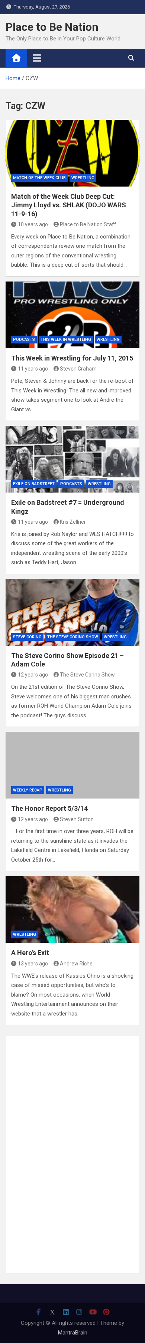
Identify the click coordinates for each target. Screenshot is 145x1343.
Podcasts (24, 339)
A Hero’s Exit (30, 953)
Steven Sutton (77, 819)
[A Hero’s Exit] (72, 909)
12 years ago (33, 675)
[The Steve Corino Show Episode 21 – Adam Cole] (72, 612)
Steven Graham (78, 369)
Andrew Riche (76, 964)
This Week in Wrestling (66, 339)
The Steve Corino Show (72, 637)
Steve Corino (27, 637)
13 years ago (33, 964)
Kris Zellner (73, 522)
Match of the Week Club (39, 177)
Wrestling (82, 177)
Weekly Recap (27, 790)
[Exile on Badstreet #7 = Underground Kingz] (72, 459)
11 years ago (33, 369)
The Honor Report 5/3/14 (49, 808)
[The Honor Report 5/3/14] (72, 765)
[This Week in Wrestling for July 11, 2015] (72, 315)
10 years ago (33, 224)
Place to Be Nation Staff (88, 224)
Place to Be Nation (52, 26)
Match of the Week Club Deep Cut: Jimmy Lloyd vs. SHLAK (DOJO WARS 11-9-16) (68, 205)
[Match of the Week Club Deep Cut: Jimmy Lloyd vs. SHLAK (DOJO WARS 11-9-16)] (72, 153)
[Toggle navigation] (37, 57)
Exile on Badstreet (34, 483)
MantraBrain (72, 1332)
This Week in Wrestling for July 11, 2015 (72, 358)
